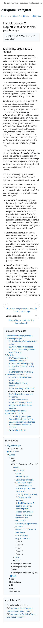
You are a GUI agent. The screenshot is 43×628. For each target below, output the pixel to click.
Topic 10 (19, 545)
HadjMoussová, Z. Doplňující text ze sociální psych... (37, 16)
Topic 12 (19, 551)
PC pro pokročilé (23, 538)
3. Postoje (9, 355)
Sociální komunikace (24, 512)
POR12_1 (17, 560)
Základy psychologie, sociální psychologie (26, 16)
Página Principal (3, 16)
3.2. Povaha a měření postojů (21, 363)
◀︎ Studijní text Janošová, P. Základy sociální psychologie (21, 310)
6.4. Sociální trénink (17, 430)
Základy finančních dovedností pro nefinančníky (23, 518)
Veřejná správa (22, 476)
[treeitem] (21, 518)
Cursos (12, 455)
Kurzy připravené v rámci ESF (14, 16)
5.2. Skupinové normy (18, 399)
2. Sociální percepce (13, 338)
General (19, 473)
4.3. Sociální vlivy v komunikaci (22, 388)
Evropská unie (22, 535)
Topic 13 (19, 554)
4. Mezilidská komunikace (16, 374)
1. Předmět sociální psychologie (19, 335)
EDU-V (16, 557)
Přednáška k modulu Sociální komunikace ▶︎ (22, 321)
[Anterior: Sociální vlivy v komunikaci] (5, 305)
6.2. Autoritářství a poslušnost (22, 422)
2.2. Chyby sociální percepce (21, 347)
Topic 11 (19, 548)
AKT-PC (17, 467)
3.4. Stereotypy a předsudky (21, 372)
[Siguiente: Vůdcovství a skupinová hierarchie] (37, 305)
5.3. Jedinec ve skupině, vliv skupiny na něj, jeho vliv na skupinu (20, 405)
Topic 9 (19, 541)
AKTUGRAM (19, 16)
